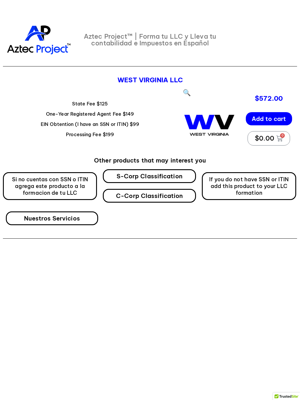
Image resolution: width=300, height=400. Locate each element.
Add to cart (269, 118)
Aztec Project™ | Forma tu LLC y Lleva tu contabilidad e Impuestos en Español (150, 39)
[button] (187, 92)
